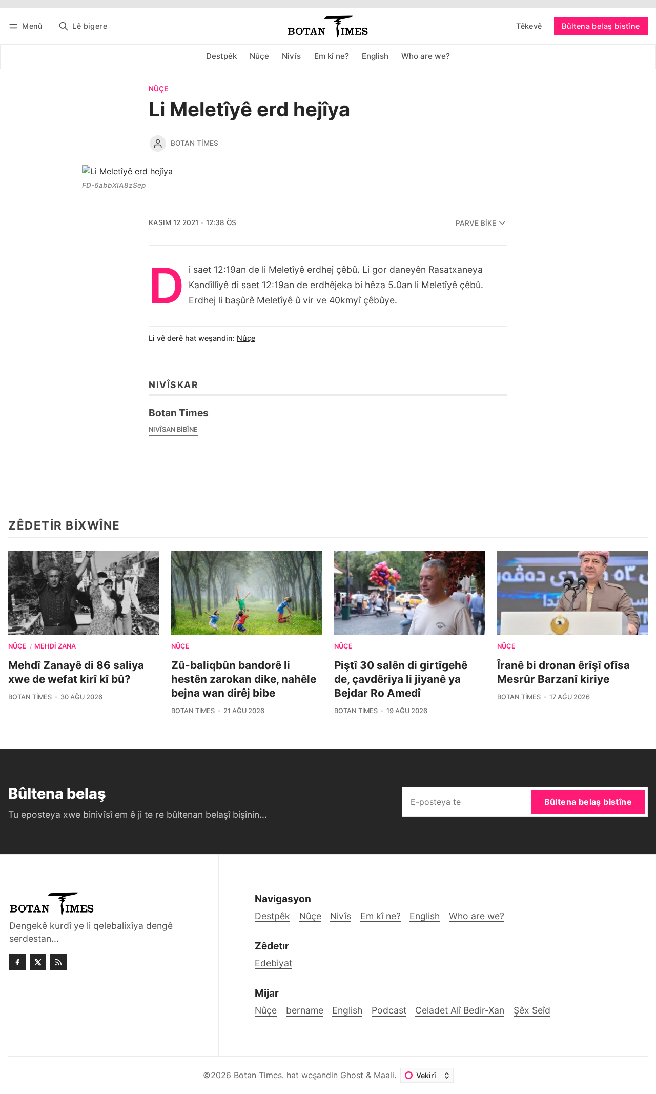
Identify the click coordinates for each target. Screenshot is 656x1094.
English (347, 1010)
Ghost (351, 1075)
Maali (384, 1075)
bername (304, 1010)
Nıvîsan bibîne (173, 429)
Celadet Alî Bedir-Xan (459, 1010)
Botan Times (194, 143)
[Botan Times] (158, 143)
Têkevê (529, 26)
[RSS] (58, 962)
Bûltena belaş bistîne (601, 26)
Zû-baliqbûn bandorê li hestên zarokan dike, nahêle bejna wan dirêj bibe (243, 679)
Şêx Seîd (532, 1010)
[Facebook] (17, 962)
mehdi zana (55, 646)
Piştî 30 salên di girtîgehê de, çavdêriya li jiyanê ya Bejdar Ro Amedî (400, 679)
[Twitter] (38, 962)
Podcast (389, 1010)
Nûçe (158, 89)
